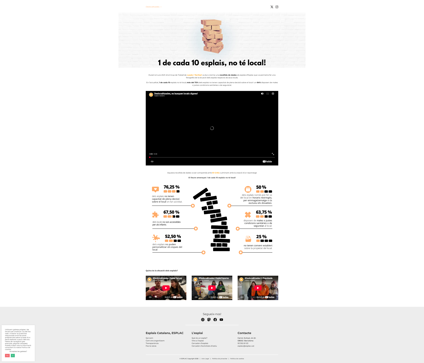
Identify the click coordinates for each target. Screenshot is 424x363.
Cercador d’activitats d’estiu (204, 346)
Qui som (149, 338)
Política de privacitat (219, 358)
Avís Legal (205, 358)
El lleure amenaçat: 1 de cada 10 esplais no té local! (212, 178)
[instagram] (276, 7)
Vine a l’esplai (198, 341)
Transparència (152, 343)
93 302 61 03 (243, 343)
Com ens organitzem (155, 341)
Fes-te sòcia (151, 346)
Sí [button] (12, 355)
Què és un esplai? (199, 338)
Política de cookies (237, 358)
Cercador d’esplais (200, 343)
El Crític (216, 173)
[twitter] (272, 7)
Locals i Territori (194, 75)
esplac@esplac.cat (246, 346)
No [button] (7, 355)
